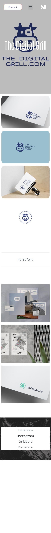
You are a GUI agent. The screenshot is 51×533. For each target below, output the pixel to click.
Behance (25, 447)
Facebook (25, 430)
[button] (30, 7)
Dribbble (25, 441)
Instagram (25, 436)
